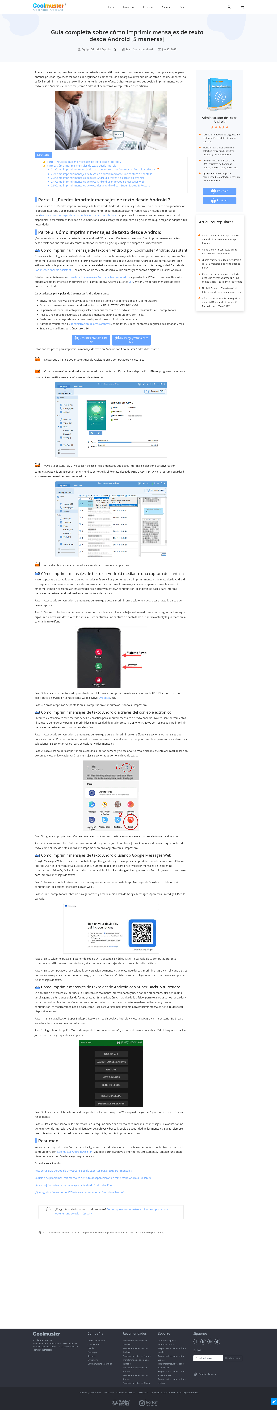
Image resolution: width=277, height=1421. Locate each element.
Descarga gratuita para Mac (134, 340)
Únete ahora (232, 1358)
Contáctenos (94, 1344)
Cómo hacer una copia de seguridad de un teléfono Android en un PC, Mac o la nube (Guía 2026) (221, 302)
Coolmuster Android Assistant (53, 270)
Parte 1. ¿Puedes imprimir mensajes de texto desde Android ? (84, 162)
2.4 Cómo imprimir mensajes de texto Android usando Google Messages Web (98, 181)
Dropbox (104, 698)
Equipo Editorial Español (96, 49)
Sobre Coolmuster (96, 1340)
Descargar (92, 1352)
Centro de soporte (167, 1340)
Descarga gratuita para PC (93, 340)
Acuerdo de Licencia (125, 1392)
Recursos (92, 1356)
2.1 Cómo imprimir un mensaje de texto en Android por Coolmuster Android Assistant (103, 169)
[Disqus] (113, 1287)
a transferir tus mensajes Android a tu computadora (98, 277)
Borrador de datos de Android (137, 1356)
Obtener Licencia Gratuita (100, 1363)
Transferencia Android (139, 49)
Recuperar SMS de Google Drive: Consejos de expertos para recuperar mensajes (83, 1170)
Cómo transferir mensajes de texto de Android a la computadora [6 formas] (220, 239)
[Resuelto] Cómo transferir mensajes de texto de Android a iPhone (75, 1185)
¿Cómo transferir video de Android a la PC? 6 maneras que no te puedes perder (221, 263)
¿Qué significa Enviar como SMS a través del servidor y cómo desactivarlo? (79, 1192)
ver (131, 282)
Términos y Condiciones (89, 1392)
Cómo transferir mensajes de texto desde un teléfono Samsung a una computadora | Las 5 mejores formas (222, 277)
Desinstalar (143, 1392)
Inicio (111, 7)
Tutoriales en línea (166, 1344)
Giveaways (93, 1359)
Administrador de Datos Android (219, 120)
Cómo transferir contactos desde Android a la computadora (219, 251)
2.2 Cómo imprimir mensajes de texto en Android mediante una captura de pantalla (101, 174)
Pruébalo (222, 191)
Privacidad (109, 1392)
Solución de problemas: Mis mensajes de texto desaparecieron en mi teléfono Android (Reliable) (93, 1178)
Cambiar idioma (206, 1374)
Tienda (91, 1348)
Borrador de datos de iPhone (136, 1383)
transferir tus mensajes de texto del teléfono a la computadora (78, 215)
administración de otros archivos (91, 324)
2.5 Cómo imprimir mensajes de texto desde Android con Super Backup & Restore (100, 185)
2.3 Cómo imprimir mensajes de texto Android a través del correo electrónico (98, 178)
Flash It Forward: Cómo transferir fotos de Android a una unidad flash (221, 290)
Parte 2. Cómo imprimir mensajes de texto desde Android (82, 165)
